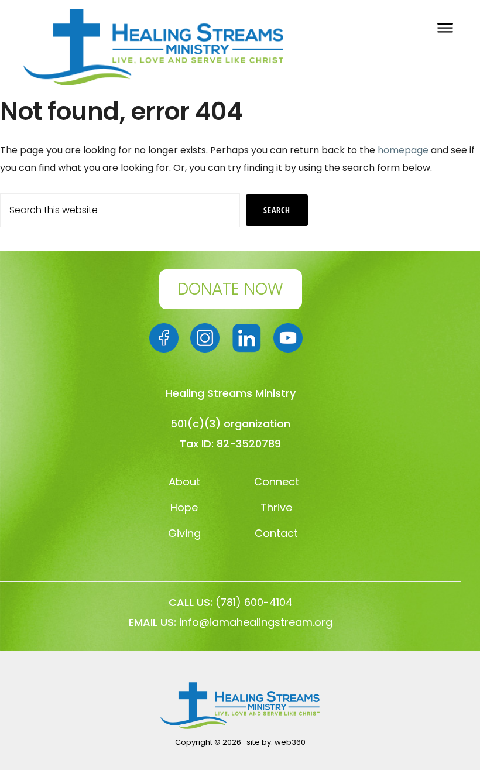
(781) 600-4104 (254, 602)
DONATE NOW (230, 289)
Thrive (276, 507)
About (184, 481)
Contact (276, 533)
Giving (184, 533)
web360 (290, 742)
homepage (403, 150)
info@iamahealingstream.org (255, 622)
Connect (276, 481)
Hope (184, 507)
